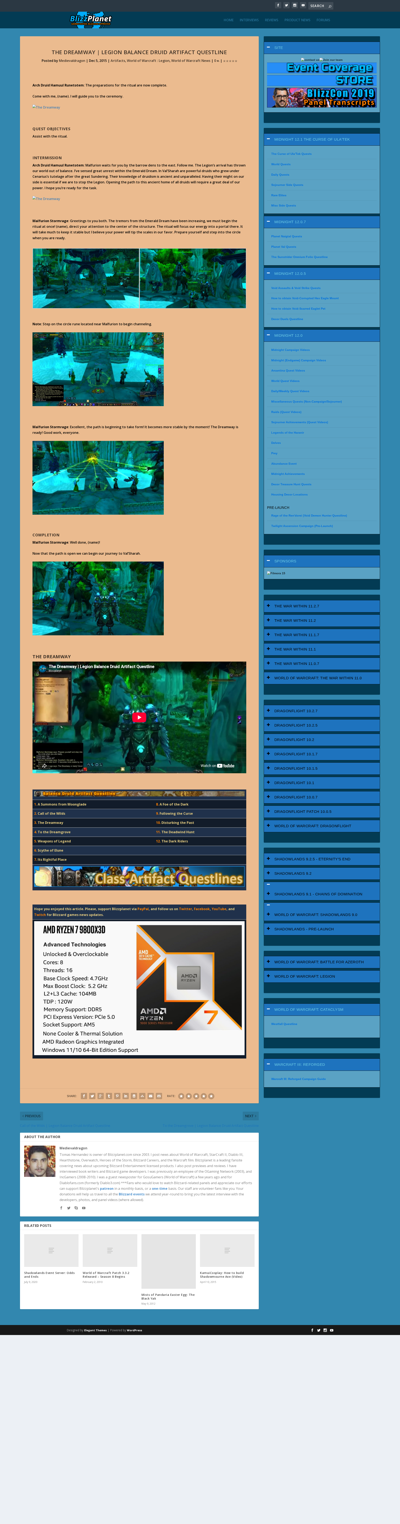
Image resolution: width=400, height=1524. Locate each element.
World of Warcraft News (190, 60)
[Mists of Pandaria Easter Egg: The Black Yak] (168, 1261)
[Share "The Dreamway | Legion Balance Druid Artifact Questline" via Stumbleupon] (142, 1096)
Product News (297, 20)
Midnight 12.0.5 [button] (290, 274)
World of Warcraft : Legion (148, 60)
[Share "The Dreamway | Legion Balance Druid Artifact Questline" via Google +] (100, 1096)
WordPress (134, 1330)
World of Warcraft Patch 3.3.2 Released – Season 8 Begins (106, 1275)
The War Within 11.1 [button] (295, 649)
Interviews (249, 20)
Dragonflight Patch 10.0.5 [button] (303, 812)
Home (229, 20)
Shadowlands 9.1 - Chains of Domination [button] (318, 894)
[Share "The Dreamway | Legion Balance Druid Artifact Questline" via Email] (150, 1096)
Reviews (271, 20)
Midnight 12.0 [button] (288, 335)
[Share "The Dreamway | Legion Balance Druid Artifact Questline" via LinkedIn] (125, 1096)
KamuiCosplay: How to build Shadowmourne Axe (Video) (222, 1275)
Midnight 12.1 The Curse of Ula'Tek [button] (312, 139)
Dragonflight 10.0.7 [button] (296, 797)
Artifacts (118, 60)
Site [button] (278, 48)
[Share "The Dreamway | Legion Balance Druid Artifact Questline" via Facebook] (84, 1096)
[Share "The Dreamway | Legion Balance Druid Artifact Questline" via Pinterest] (117, 1096)
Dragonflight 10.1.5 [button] (296, 768)
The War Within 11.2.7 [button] (296, 606)
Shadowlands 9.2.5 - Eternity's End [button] (312, 859)
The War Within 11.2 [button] (295, 620)
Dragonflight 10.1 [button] (294, 783)
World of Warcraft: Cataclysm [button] (309, 1009)
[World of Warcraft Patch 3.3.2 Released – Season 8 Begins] (110, 1250)
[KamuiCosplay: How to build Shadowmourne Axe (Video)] (227, 1250)
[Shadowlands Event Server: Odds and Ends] (51, 1250)
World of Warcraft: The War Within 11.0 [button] (318, 678)
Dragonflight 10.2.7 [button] (296, 711)
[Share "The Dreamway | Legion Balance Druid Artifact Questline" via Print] (159, 1096)
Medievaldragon (72, 60)
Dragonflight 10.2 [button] (294, 740)
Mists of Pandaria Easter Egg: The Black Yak (168, 1296)
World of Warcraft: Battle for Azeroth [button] (319, 962)
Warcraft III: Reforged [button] (299, 1064)
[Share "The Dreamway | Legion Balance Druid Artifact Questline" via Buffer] (134, 1096)
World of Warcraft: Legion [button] (304, 976)
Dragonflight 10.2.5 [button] (296, 725)
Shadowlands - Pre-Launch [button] (304, 929)
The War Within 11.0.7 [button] (296, 664)
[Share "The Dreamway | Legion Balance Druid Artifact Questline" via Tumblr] (109, 1096)
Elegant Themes (95, 1330)
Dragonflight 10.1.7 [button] (296, 754)
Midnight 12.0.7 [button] (290, 222)
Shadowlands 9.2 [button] (293, 873)
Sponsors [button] (285, 561)
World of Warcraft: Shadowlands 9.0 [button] (316, 915)
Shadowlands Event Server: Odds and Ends (49, 1275)
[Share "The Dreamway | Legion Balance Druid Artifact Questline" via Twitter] (92, 1096)
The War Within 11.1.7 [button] (296, 635)
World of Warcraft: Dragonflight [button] (312, 826)
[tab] (322, 48)
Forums (323, 20)
